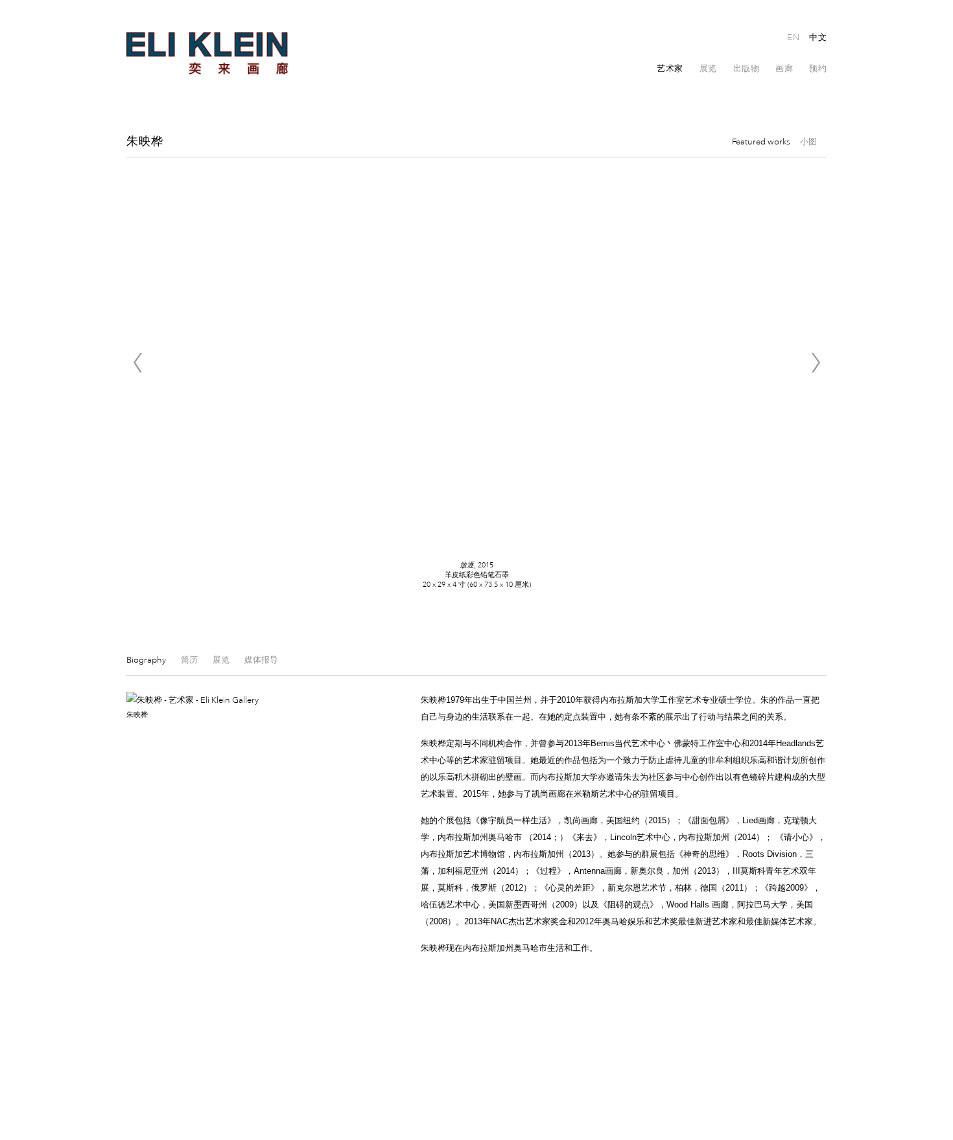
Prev (137, 362)
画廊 (784, 68)
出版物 (746, 68)
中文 (818, 37)
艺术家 (670, 68)
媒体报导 (261, 660)
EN (793, 37)
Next (815, 362)
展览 (708, 68)
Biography (147, 660)
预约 (818, 68)
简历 (190, 660)
